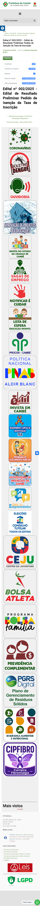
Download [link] (7, 58)
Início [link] (4, 31)
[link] (2, 28)
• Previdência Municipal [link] (10, 858)
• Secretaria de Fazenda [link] (10, 852)
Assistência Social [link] (15, 837)
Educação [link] (30, 837)
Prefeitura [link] (12, 835)
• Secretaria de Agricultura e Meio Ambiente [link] (16, 856)
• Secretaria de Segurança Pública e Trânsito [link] (16, 854)
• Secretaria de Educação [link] (11, 850)
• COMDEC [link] (6, 860)
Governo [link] (18, 839)
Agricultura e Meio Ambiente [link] (24, 835)
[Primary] (20, 14)
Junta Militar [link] (26, 839)
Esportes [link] (12, 839)
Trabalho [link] (12, 841)
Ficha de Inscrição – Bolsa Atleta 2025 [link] (19, 122)
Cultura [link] (24, 837)
